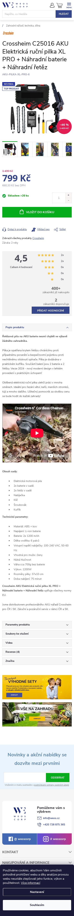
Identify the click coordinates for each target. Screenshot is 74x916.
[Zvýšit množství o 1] (68, 195)
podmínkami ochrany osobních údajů (51, 785)
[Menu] (69, 5)
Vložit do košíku (40, 212)
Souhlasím (37, 905)
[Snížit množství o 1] (68, 200)
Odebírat (58, 777)
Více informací (30, 883)
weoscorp (24, 839)
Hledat (64, 14)
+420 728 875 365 (54, 824)
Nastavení (37, 892)
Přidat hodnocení (50, 310)
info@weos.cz (51, 818)
